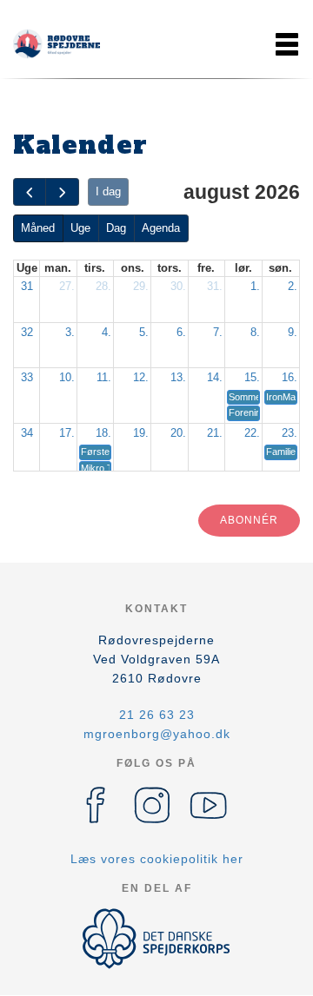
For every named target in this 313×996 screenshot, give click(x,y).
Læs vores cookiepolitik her (156, 859)
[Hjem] (56, 44)
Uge (80, 227)
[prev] (29, 192)
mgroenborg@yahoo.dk (156, 734)
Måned (38, 227)
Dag (116, 227)
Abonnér (249, 520)
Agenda (161, 227)
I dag (108, 191)
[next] (61, 192)
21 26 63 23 (157, 715)
